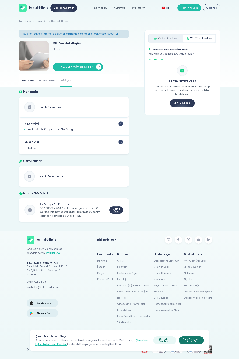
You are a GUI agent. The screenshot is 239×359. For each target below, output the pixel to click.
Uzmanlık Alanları (163, 273)
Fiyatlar (188, 279)
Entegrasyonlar (192, 267)
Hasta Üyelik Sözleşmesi (167, 304)
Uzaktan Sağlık (162, 267)
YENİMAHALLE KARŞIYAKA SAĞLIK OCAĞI (170, 49)
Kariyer (101, 273)
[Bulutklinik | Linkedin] (208, 240)
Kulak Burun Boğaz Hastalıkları (134, 316)
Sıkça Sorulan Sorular (165, 285)
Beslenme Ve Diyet (127, 273)
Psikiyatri (122, 267)
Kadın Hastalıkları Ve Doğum (132, 291)
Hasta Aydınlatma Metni (167, 310)
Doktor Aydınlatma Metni (198, 297)
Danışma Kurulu (105, 279)
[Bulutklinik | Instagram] (168, 240)
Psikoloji (121, 279)
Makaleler (138, 7)
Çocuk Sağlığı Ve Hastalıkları (133, 285)
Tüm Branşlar (124, 322)
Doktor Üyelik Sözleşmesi (198, 291)
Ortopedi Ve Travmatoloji (131, 304)
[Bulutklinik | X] (188, 240)
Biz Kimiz (102, 260)
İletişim (101, 267)
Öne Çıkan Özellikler (195, 260)
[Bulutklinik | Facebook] (178, 240)
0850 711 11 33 (36, 281)
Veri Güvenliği (161, 297)
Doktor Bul (101, 7)
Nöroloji (121, 297)
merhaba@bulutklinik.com (43, 287)
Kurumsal (120, 7)
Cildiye (121, 260)
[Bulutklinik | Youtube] (198, 240)
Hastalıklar (160, 279)
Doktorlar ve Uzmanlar (166, 260)
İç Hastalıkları (124, 310)
